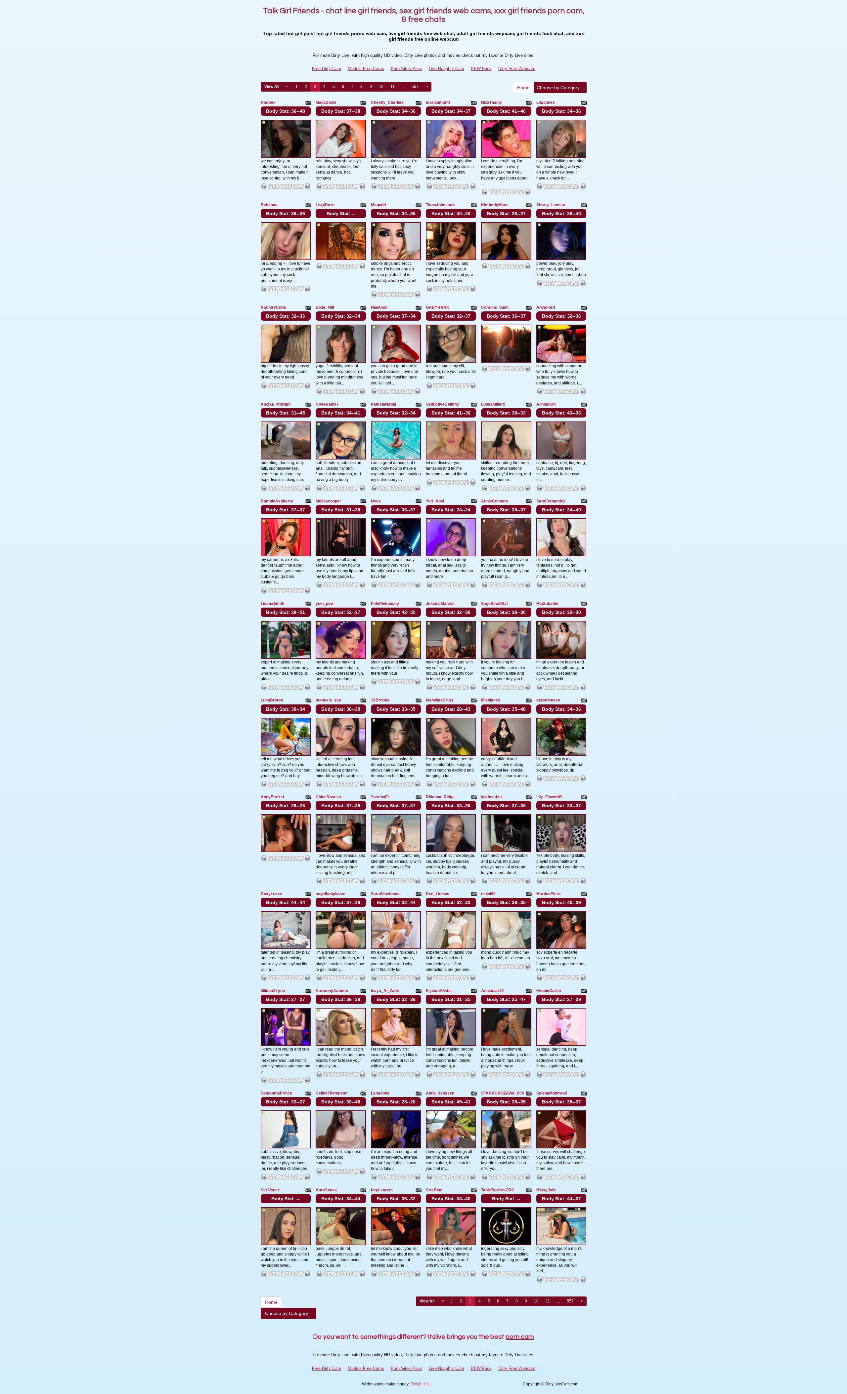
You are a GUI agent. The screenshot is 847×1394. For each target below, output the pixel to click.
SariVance (270, 1190)
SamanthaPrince (276, 1093)
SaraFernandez (550, 501)
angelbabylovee (330, 894)
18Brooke (380, 700)
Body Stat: (285, 111)
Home (523, 87)
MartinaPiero (548, 894)
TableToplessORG (497, 1190)
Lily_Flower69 (549, 797)
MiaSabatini (547, 603)
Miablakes (490, 700)
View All (271, 86)
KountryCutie (273, 307)
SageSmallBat (494, 603)
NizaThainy (491, 102)
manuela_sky (328, 700)
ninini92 (488, 894)
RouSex (268, 102)
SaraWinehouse (386, 894)
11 (392, 86)
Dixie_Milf (325, 307)
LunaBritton (272, 700)
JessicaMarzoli (440, 603)
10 (381, 86)
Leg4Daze (325, 205)
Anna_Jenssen (440, 1093)
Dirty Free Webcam (516, 68)
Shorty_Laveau (550, 205)
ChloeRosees (328, 797)
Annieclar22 (492, 990)
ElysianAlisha (439, 990)
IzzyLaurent (382, 1190)
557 (415, 86)
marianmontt (438, 102)
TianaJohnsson (440, 205)
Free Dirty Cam (326, 68)
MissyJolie (546, 1190)
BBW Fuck (481, 68)
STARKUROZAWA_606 (502, 1093)
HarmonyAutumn (332, 990)
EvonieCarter (548, 990)
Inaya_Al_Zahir (385, 990)
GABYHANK (437, 307)
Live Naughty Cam (446, 68)
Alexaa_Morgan (275, 404)
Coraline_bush (495, 307)
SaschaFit (380, 797)
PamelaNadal (383, 404)
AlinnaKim (546, 404)
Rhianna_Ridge (440, 797)
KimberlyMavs (495, 205)
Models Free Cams (366, 68)
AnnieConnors (494, 501)
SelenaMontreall (551, 1093)
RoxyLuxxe (271, 894)
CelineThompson (331, 1093)
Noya (376, 501)
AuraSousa (326, 1190)
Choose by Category (559, 87)
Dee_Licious (437, 894)
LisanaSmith (272, 603)
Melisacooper (328, 501)
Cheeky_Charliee (387, 102)
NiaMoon (379, 307)
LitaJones (545, 102)
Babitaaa (269, 205)
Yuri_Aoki (435, 501)
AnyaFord (545, 307)
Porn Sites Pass (406, 68)
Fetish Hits (420, 1384)
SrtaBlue (434, 1190)
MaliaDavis (326, 102)
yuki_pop (324, 603)
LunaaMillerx (493, 404)
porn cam (520, 1337)
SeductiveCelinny (442, 404)
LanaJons (380, 1093)
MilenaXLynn (273, 990)
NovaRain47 (327, 404)
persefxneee (548, 700)
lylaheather (491, 797)
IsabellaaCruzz (440, 700)
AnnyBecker (273, 797)
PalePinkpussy (385, 603)
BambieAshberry (277, 501)
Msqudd (378, 205)
